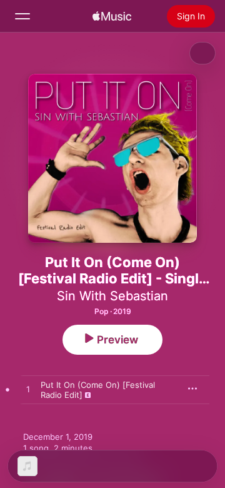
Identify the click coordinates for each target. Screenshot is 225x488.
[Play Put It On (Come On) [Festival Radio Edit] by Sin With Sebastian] (28, 389)
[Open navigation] (22, 16)
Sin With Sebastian (112, 295)
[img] (111, 16)
